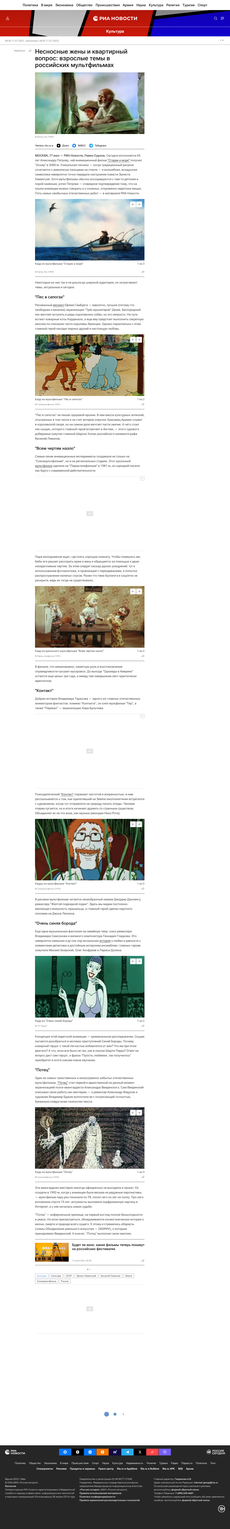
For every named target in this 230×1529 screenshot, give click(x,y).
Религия (151, 1463)
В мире (64, 1463)
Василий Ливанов (110, 1275)
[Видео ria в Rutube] (115, 1452)
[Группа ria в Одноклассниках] (102, 1452)
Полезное (201, 1463)
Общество (35, 1463)
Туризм (163, 1463)
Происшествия (80, 1463)
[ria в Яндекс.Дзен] (78, 1452)
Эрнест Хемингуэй (86, 1275)
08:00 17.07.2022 (14, 40)
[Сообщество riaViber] (165, 1452)
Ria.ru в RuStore (150, 1468)
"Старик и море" (118, 160)
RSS (180, 1468)
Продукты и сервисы (82, 1468)
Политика (20, 1463)
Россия (65, 1281)
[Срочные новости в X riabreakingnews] (152, 1452)
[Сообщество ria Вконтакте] (90, 1452)
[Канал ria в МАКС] (65, 1452)
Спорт (95, 1463)
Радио (174, 1463)
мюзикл (58, 305)
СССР (69, 1275)
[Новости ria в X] (140, 1452)
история (105, 940)
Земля (128, 1275)
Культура (42, 1275)
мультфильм (43, 466)
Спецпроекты (45, 1468)
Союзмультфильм (46, 1281)
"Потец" (62, 1082)
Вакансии (10, 1486)
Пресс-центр (106, 1468)
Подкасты (186, 1463)
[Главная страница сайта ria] (115, 18)
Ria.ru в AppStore (127, 1468)
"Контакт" (67, 794)
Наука (105, 1463)
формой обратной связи (185, 1489)
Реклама (61, 1468)
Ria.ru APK (168, 1468)
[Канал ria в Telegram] (127, 1452)
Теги (212, 1463)
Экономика (50, 1463)
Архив (189, 1468)
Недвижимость (134, 1463)
